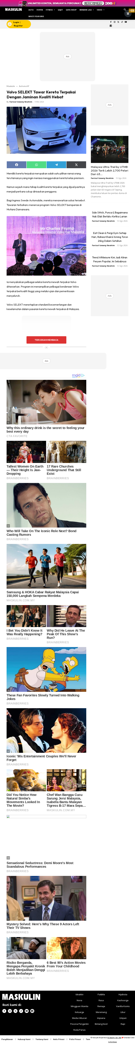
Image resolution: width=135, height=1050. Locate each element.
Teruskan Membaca (46, 340)
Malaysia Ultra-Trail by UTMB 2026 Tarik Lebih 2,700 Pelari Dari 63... (109, 170)
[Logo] (13, 9)
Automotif (24, 86)
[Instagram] (114, 22)
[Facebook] (111, 22)
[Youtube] (126, 22)
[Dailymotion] (111, 26)
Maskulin (11, 86)
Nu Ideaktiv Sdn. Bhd (114, 1038)
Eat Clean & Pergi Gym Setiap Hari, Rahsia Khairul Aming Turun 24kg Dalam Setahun (109, 236)
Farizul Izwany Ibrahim (21, 101)
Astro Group (112, 1042)
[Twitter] (118, 22)
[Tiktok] (122, 22)
